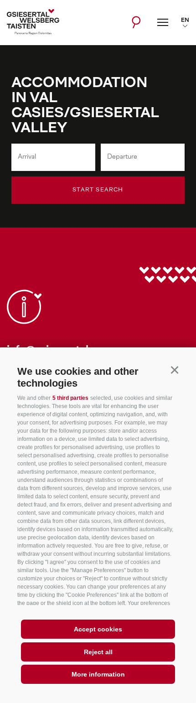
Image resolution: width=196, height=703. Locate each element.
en (185, 20)
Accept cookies (98, 629)
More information (98, 674)
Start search (97, 190)
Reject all (98, 652)
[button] (174, 370)
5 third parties (70, 398)
